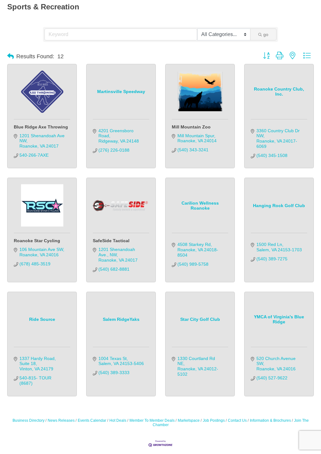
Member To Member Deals (152, 420)
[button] (10, 56)
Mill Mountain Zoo (191, 126)
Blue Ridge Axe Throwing (41, 126)
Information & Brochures (270, 420)
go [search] (265, 34)
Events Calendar (92, 420)
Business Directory (29, 420)
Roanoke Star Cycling (37, 240)
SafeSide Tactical (111, 240)
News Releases (61, 420)
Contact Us (237, 420)
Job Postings (214, 420)
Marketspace (189, 420)
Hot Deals (117, 420)
